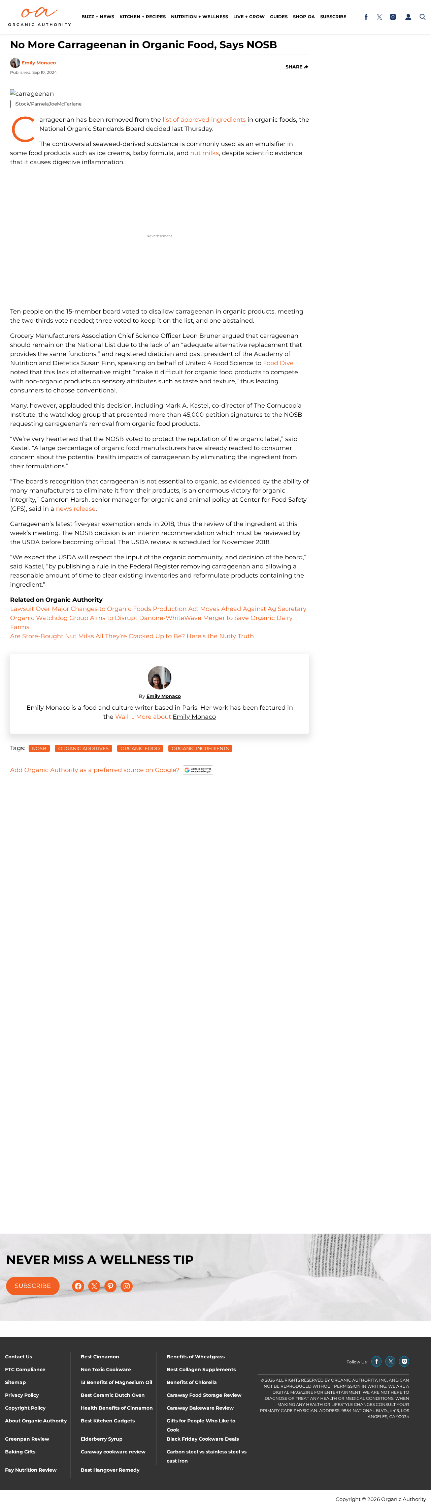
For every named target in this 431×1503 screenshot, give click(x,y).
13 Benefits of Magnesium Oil (116, 1382)
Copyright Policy (25, 1408)
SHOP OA (304, 16)
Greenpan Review (27, 1439)
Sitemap (15, 1382)
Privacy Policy (22, 1395)
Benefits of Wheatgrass (196, 1357)
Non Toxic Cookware (106, 1369)
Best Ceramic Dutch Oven (113, 1395)
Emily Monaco (39, 63)
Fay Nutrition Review (31, 1470)
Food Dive (278, 363)
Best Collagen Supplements (201, 1369)
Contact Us (18, 1357)
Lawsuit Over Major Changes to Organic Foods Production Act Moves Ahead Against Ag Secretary (158, 609)
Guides (279, 16)
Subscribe (333, 16)
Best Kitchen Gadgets (108, 1421)
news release (76, 508)
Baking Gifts (20, 1452)
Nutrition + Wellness (199, 16)
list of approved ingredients (204, 119)
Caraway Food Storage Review (204, 1395)
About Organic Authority (36, 1421)
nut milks (204, 153)
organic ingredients (200, 748)
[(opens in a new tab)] (366, 17)
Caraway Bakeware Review (200, 1408)
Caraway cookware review (113, 1452)
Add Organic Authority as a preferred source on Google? (94, 770)
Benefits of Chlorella (192, 1382)
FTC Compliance (25, 1369)
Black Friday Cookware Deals (203, 1439)
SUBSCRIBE (33, 1286)
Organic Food (140, 748)
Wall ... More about (144, 716)
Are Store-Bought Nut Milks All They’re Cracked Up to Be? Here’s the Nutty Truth (132, 636)
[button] (408, 16)
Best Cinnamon (100, 1357)
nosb (39, 748)
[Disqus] (159, 871)
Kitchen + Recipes (143, 16)
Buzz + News (97, 16)
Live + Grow (249, 16)
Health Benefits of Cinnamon (117, 1408)
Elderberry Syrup (102, 1439)
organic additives (83, 748)
